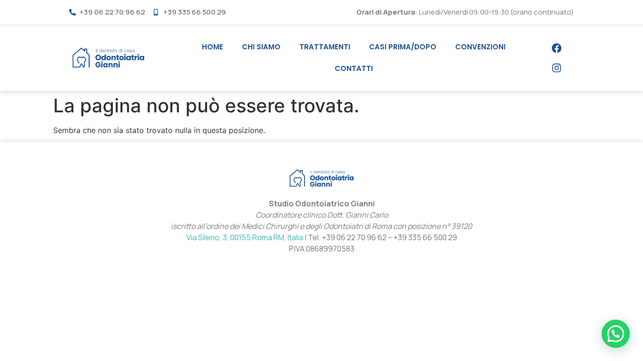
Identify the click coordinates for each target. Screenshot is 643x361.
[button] (616, 334)
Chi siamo (261, 47)
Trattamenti (324, 47)
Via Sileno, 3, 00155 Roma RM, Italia (244, 237)
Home (212, 47)
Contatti (354, 68)
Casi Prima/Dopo (402, 47)
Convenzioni (480, 47)
